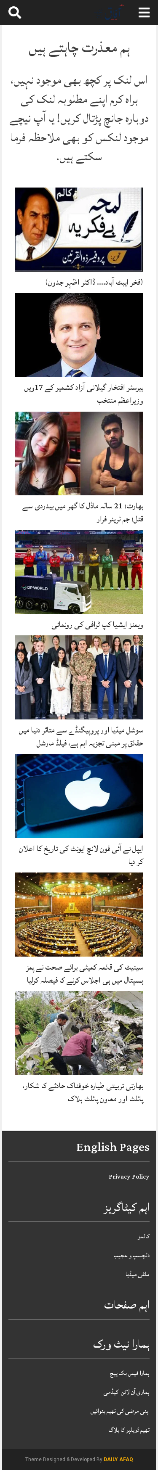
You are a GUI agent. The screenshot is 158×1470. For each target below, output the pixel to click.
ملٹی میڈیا (138, 1274)
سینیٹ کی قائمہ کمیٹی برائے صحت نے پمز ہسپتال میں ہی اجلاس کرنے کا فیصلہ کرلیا (84, 973)
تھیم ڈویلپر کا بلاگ (129, 1430)
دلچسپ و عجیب (132, 1255)
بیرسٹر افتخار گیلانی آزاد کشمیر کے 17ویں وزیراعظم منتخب (83, 393)
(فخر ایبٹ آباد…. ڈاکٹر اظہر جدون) (94, 282)
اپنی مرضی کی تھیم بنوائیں (120, 1411)
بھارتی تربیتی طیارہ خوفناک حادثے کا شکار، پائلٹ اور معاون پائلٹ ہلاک (82, 1092)
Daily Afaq (118, 1459)
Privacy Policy (129, 1177)
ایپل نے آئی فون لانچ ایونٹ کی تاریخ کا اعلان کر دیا (81, 855)
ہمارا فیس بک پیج (130, 1373)
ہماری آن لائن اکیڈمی (127, 1392)
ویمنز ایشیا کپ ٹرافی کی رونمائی (97, 624)
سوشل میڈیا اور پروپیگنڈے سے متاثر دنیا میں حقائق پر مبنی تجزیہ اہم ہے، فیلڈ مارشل (81, 736)
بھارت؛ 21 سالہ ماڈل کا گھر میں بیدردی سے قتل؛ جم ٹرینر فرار (82, 512)
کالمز (144, 1236)
